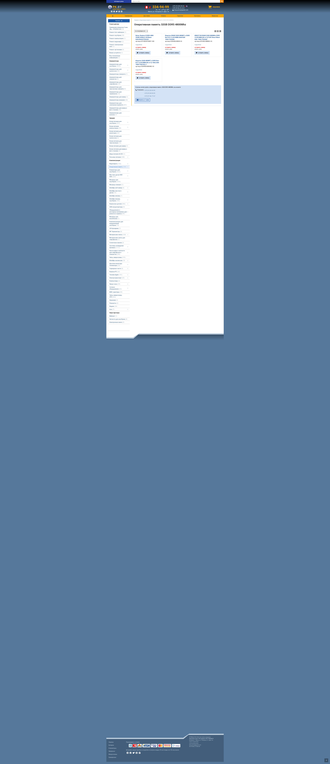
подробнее (139, 44)
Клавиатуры (112, 748)
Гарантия (180, 16)
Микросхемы (113, 754)
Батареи (111, 745)
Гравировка (128, 16)
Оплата (163, 16)
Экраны (111, 742)
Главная (136, 20)
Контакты (197, 16)
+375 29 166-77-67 (149, 96)
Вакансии (215, 16)
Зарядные (112, 751)
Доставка (147, 16)
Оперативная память (145, 20)
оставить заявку (144, 53)
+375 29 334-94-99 (149, 90)
